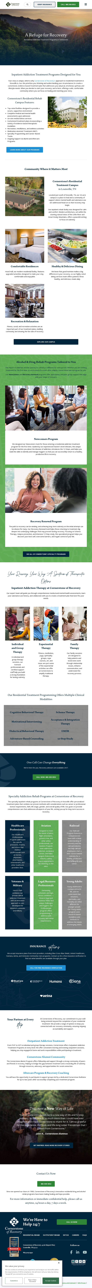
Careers (75, 1235)
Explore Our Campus (46, 342)
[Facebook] (71, 1252)
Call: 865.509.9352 (68, 4)
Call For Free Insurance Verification (46, 968)
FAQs (84, 1235)
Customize (14, 1281)
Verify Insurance (44, 4)
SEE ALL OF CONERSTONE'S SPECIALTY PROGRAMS (46, 554)
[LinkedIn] (77, 1252)
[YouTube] (85, 1252)
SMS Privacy (82, 1283)
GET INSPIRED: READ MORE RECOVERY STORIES (51, 1145)
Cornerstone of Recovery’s (45, 81)
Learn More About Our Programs (24, 150)
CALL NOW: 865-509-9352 (46, 777)
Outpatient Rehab (51, 1235)
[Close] (58, 1262)
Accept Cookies (50, 1281)
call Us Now (71, 1222)
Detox (66, 1235)
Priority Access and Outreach (66, 1283)
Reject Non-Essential (32, 1281)
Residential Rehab (31, 1235)
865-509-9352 (46, 1184)
